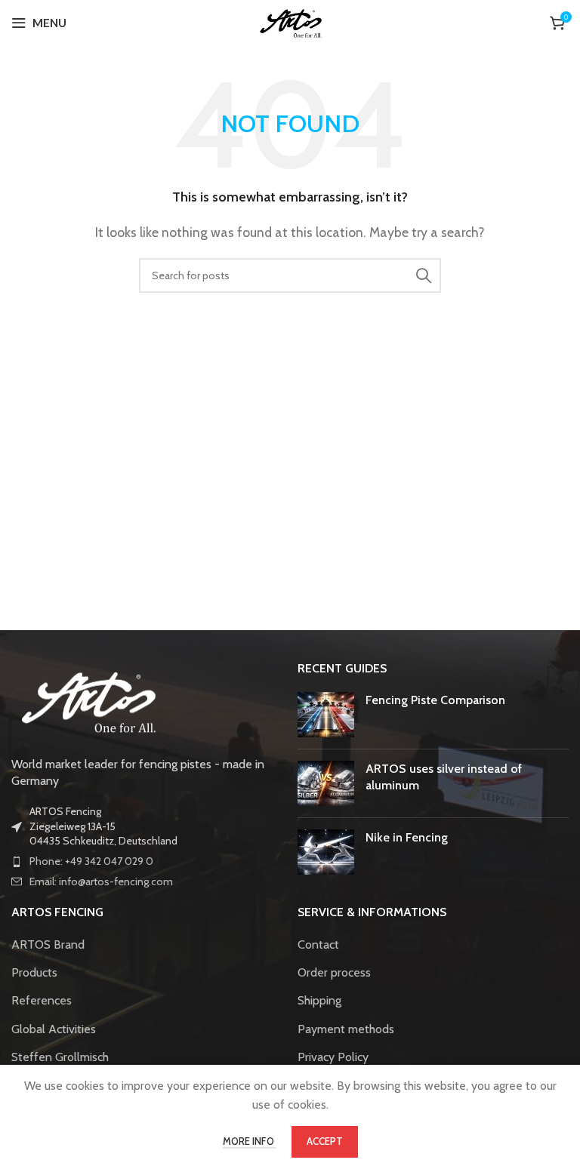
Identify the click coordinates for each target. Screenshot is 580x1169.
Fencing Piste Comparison (435, 700)
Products (34, 972)
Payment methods (346, 1029)
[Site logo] (290, 21)
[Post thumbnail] (326, 714)
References (41, 1000)
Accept (325, 1141)
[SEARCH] (423, 275)
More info (249, 1141)
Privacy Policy (333, 1057)
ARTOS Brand (48, 944)
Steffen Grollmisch (60, 1057)
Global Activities (53, 1029)
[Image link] (86, 699)
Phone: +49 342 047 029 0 (91, 861)
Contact (318, 944)
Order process (334, 972)
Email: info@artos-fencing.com (101, 881)
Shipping (319, 1000)
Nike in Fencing (407, 837)
